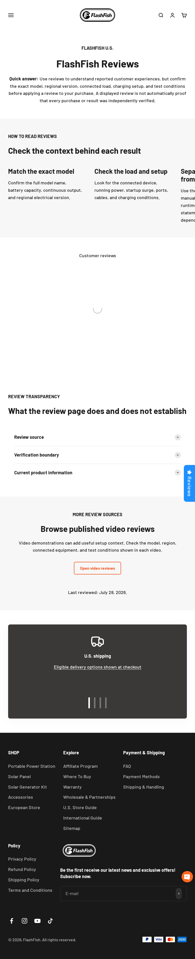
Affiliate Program (80, 766)
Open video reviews (97, 568)
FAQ (127, 766)
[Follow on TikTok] (50, 920)
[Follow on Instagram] (24, 920)
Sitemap (71, 828)
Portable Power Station (31, 766)
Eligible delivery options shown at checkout (97, 667)
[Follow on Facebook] (11, 920)
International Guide (82, 818)
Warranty (72, 787)
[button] (187, 876)
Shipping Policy (23, 879)
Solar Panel (19, 776)
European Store (24, 807)
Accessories (20, 797)
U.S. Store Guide (80, 807)
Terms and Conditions (30, 890)
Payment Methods (141, 776)
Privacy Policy (22, 859)
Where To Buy (77, 776)
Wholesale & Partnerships (89, 797)
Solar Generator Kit (27, 787)
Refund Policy (22, 869)
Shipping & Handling (143, 787)
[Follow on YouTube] (37, 920)
